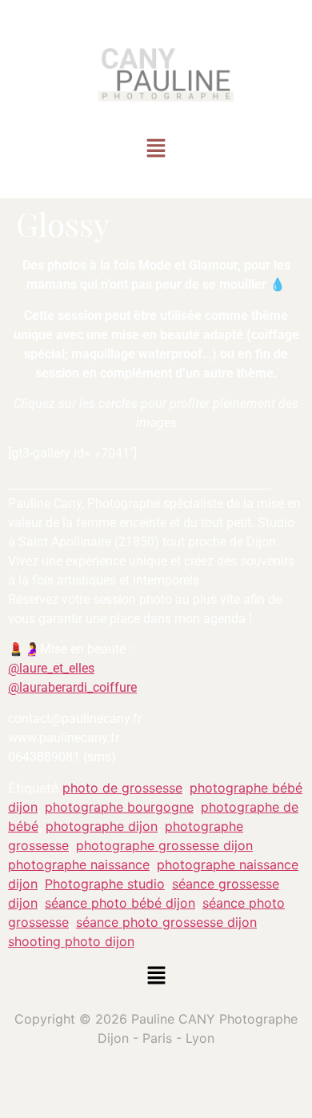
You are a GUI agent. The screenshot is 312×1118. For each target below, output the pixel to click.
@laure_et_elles (51, 668)
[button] (156, 149)
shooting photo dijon (71, 941)
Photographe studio (105, 884)
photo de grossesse (122, 788)
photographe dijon (102, 826)
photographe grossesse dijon (164, 845)
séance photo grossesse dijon (166, 922)
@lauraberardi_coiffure (72, 687)
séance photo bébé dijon (120, 903)
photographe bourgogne (119, 807)
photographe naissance (79, 864)
